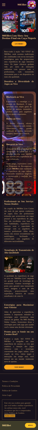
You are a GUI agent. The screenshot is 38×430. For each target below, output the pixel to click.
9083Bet (22, 4)
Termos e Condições (10, 381)
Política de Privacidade (11, 386)
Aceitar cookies (10, 416)
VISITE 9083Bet (19, 367)
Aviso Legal (7, 395)
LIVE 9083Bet (19, 44)
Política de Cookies (9, 391)
